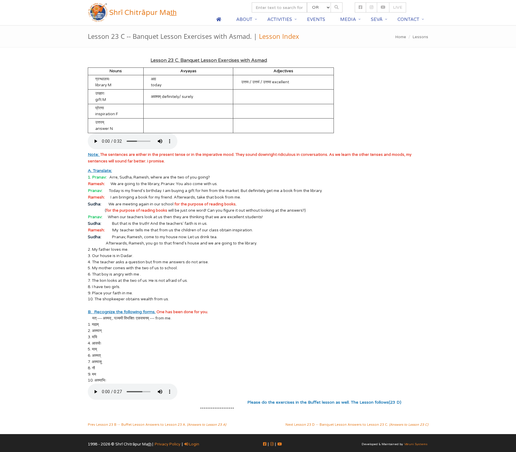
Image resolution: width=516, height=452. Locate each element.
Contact (408, 19)
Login (193, 444)
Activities (279, 19)
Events (316, 19)
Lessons (420, 37)
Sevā (377, 19)
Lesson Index (279, 36)
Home (400, 37)
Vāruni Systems (416, 444)
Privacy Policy (167, 444)
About (244, 19)
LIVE (397, 7)
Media (348, 19)
